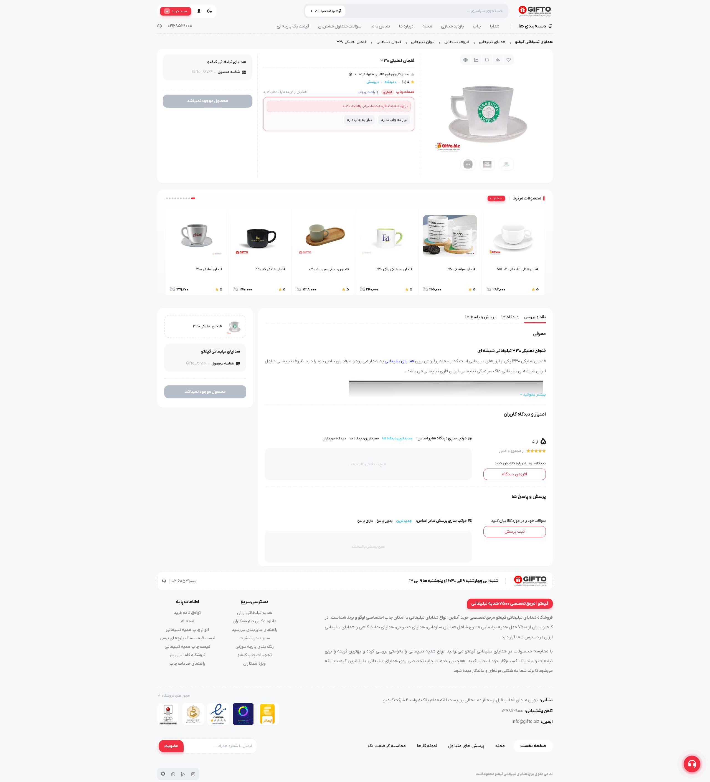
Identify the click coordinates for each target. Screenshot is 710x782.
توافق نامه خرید (187, 613)
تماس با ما (380, 26)
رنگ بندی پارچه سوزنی (254, 646)
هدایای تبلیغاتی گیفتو (534, 42)
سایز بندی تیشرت (254, 638)
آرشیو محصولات (328, 11)
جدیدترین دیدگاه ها (397, 438)
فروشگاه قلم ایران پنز (187, 655)
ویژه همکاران (254, 663)
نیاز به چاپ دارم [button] (359, 120)
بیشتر (497, 198)
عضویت (171, 746)
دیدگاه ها (510, 317)
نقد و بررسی (535, 317)
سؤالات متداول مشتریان (340, 26)
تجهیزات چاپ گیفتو (254, 655)
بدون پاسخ (384, 520)
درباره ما (406, 26)
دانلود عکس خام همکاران (254, 621)
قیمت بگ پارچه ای (293, 26)
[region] (355, 43)
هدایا (494, 26)
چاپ (477, 26)
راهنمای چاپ (366, 92)
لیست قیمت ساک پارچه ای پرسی (187, 638)
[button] (193, 198)
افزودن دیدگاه (514, 474)
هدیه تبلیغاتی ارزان (254, 613)
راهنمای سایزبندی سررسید (254, 629)
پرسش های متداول (466, 746)
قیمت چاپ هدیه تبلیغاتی (187, 646)
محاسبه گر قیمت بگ (387, 746)
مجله (427, 26)
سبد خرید (176, 11)
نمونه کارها (427, 746)
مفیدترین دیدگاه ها (364, 438)
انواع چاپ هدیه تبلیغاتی (187, 629)
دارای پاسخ (365, 520)
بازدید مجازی (452, 26)
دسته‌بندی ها (532, 26)
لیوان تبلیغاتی (423, 42)
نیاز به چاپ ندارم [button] (394, 120)
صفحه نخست (533, 746)
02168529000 (180, 26)
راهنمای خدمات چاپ (187, 663)
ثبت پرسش (514, 531)
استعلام (187, 621)
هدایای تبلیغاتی (492, 42)
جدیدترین (404, 520)
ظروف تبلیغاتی (456, 42)
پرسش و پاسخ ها (480, 317)
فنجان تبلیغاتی (388, 42)
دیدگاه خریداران (334, 438)
